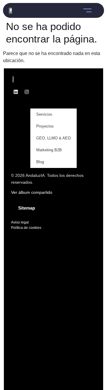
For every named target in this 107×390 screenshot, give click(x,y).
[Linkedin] (16, 92)
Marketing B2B (49, 150)
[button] (87, 10)
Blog (40, 162)
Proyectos (45, 126)
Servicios (44, 114)
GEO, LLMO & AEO (53, 138)
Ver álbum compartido (31, 192)
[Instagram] (27, 92)
